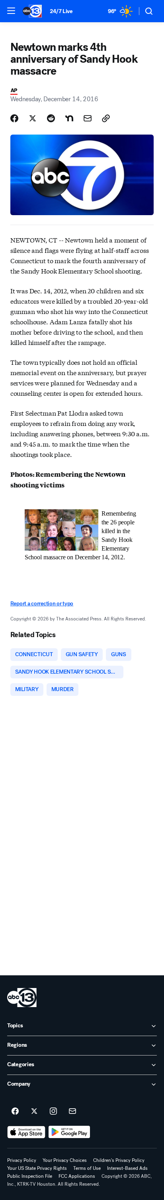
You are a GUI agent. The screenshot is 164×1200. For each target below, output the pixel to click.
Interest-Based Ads (127, 1168)
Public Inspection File (29, 1176)
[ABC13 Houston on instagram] (53, 1111)
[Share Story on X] (32, 118)
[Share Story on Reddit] (51, 118)
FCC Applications (77, 1176)
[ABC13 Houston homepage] (32, 11)
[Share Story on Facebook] (14, 118)
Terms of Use (87, 1168)
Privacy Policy (21, 1160)
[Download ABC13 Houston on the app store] (26, 1132)
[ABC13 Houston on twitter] (34, 1111)
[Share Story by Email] (87, 118)
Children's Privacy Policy (118, 1160)
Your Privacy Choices (65, 1160)
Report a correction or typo (41, 603)
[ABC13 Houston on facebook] (15, 1111)
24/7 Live (61, 11)
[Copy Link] (106, 118)
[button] (11, 11)
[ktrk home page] (22, 997)
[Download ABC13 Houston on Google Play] (69, 1132)
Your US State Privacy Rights (37, 1168)
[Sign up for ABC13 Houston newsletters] (72, 1111)
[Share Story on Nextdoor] (69, 118)
